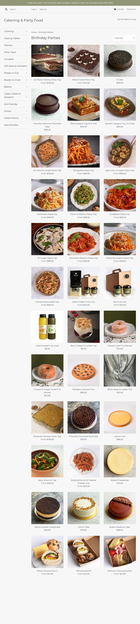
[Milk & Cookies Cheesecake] (47, 508)
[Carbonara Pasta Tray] (47, 195)
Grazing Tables (12, 38)
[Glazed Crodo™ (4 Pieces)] (120, 327)
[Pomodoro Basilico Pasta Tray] (84, 239)
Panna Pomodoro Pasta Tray (119, 258)
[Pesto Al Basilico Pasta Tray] (84, 195)
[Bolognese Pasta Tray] (84, 151)
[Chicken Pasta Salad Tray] (47, 283)
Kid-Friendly (10, 104)
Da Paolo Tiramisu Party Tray (47, 79)
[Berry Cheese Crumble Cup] (84, 327)
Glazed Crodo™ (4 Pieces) (119, 345)
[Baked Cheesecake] (120, 461)
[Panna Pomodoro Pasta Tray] (120, 239)
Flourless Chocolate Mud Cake (83, 436)
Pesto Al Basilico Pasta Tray (83, 214)
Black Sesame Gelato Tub (120, 389)
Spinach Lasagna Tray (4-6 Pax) (120, 123)
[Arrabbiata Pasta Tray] (120, 195)
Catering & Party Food (23, 20)
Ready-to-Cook (15, 80)
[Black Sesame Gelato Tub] (120, 370)
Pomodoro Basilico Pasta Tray (83, 258)
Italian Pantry (15, 118)
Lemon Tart (119, 436)
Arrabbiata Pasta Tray (120, 214)
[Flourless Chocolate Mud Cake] (84, 417)
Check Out (131, 9)
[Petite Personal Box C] (47, 552)
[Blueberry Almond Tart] (84, 370)
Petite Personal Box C (47, 571)
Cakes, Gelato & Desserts (15, 95)
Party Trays (15, 52)
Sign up (43, 9)
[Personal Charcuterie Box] (120, 552)
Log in (34, 9)
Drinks (15, 111)
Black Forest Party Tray (83, 79)
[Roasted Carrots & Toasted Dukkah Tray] (84, 461)
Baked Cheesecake (120, 480)
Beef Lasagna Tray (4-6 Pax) (83, 123)
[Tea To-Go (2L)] (120, 283)
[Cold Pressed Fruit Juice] (47, 327)
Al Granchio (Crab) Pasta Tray (47, 170)
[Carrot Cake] (84, 508)
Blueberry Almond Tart (84, 389)
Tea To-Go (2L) (119, 302)
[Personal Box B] (84, 552)
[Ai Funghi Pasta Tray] (47, 239)
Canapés (9, 59)
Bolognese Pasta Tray (83, 170)
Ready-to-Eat (15, 73)
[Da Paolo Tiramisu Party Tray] (47, 61)
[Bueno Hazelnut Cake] (120, 508)
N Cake (119, 79)
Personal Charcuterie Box (120, 571)
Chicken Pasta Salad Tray (47, 302)
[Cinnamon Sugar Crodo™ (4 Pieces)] (47, 370)
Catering (15, 31)
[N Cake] (120, 61)
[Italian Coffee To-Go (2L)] (84, 283)
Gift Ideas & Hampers (15, 66)
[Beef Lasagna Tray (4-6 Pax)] (84, 104)
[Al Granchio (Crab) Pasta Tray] (47, 151)
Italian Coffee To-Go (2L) (83, 302)
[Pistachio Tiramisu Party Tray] (47, 417)
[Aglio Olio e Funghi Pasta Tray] (120, 151)
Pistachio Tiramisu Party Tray (47, 436)
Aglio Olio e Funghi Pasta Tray (119, 170)
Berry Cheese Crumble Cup (84, 345)
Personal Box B (83, 571)
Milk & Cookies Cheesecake (47, 527)
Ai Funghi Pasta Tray (47, 258)
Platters (8, 45)
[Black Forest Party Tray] (84, 61)
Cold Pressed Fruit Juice (47, 345)
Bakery (15, 86)
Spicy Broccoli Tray (47, 480)
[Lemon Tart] (120, 417)
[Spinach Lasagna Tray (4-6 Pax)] (120, 104)
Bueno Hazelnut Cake (120, 527)
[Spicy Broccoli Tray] (47, 461)
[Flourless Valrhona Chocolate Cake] (47, 104)
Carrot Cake (83, 527)
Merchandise (11, 125)
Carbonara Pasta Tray (47, 214)
